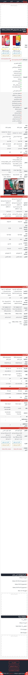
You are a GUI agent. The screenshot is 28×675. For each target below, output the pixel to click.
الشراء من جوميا (16, 56)
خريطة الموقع (14, 666)
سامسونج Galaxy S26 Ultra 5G (19, 581)
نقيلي (4, 1)
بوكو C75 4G (23, 629)
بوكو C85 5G (23, 633)
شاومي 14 (23, 620)
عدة (25, 1)
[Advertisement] (14, 15)
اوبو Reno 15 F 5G (22, 591)
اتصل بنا (14, 662)
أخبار (11, 1)
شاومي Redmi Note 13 (21, 626)
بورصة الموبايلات (14, 670)
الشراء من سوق (16, 53)
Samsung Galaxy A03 (16, 60)
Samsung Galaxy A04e (6, 59)
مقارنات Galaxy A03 (18, 449)
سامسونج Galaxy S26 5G (20, 584)
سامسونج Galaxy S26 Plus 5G (19, 587)
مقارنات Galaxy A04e (6, 449)
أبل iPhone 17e (23, 578)
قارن (18, 1)
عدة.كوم (11, 673)
